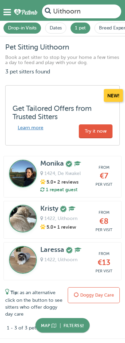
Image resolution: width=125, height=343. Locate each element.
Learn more (30, 127)
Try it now (96, 131)
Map (46, 325)
